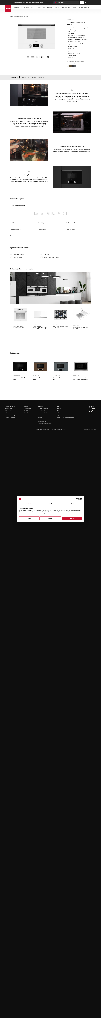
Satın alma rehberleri (43, 410)
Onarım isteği (27, 408)
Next (45, 57)
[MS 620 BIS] (81, 366)
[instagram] (92, 411)
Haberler (59, 408)
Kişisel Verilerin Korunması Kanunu (65, 417)
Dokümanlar (41, 77)
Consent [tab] (28, 503)
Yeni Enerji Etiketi (42, 412)
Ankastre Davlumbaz (10, 417)
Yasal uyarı (38, 429)
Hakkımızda (60, 410)
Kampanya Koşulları (84, 7)
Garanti (26, 412)
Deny (29, 518)
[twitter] (89, 411)
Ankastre (16, 7)
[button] (66, 2)
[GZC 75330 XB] (60, 314)
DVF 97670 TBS (37, 324)
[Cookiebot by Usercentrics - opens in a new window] (75, 499)
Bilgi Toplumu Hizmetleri (63, 415)
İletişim (59, 412)
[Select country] (95, 7)
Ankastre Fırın (8, 408)
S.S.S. (39, 419)
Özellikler (23, 77)
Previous (9, 375)
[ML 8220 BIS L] (20, 366)
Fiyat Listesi (48, 7)
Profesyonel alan (42, 421)
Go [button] (82, 2)
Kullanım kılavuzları (43, 408)
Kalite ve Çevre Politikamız (44, 423)
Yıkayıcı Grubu (25, 7)
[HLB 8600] (20, 314)
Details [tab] (50, 503)
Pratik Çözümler (28, 410)
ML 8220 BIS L (14, 77)
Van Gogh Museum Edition (69, 7)
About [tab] (72, 503)
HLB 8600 (15, 324)
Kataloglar (57, 7)
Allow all (72, 518)
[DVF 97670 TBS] (40, 314)
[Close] (85, 2)
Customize (49, 518)
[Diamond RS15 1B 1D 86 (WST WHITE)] (81, 314)
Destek (39, 7)
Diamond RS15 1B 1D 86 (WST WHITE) (79, 324)
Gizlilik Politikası (45, 429)
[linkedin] (94, 408)
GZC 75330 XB (57, 324)
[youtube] (92, 408)
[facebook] (89, 408)
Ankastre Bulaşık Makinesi (11, 412)
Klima (32, 7)
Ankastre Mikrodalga (10, 415)
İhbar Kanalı (62, 429)
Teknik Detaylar (32, 77)
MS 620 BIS (76, 375)
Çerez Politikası (54, 429)
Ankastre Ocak (8, 410)
